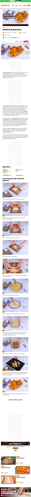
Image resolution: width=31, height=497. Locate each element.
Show (20, 5)
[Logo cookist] (5, 5)
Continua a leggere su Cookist (15, 399)
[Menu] (29, 5)
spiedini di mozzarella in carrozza (8, 137)
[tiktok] (1, 495)
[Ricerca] (23, 5)
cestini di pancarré (18, 137)
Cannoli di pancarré (5, 467)
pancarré (20, 105)
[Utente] (27, 5)
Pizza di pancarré (20, 458)
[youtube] (5, 495)
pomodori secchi (6, 125)
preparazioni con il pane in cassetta (9, 138)
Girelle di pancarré (20, 477)
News (13, 5)
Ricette (16, 5)
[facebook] (7, 495)
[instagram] (3, 495)
